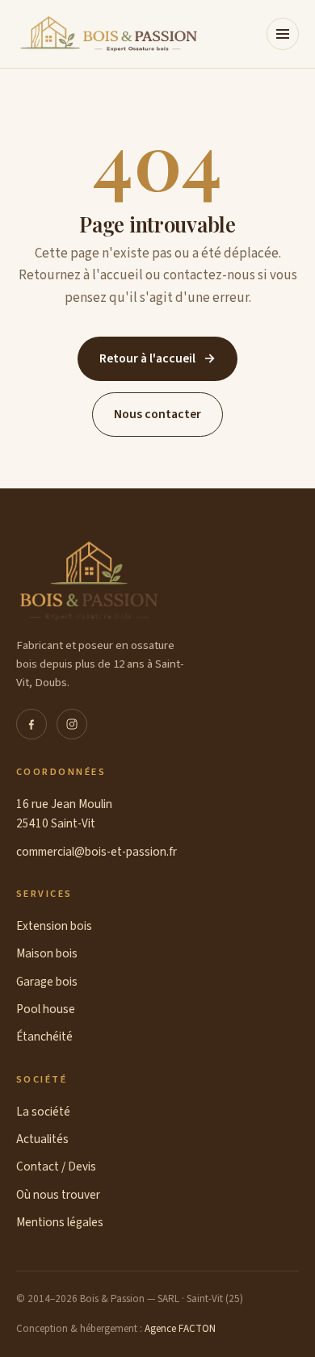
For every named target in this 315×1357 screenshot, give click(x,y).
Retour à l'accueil (157, 358)
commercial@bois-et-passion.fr (96, 852)
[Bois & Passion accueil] (108, 34)
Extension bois (54, 926)
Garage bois (47, 982)
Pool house (45, 1009)
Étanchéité (44, 1036)
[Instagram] (72, 724)
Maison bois (47, 953)
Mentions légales (59, 1222)
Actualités (42, 1139)
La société (43, 1111)
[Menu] (283, 34)
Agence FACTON (180, 1328)
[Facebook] (31, 724)
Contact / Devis (56, 1166)
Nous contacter (157, 414)
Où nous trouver (58, 1195)
